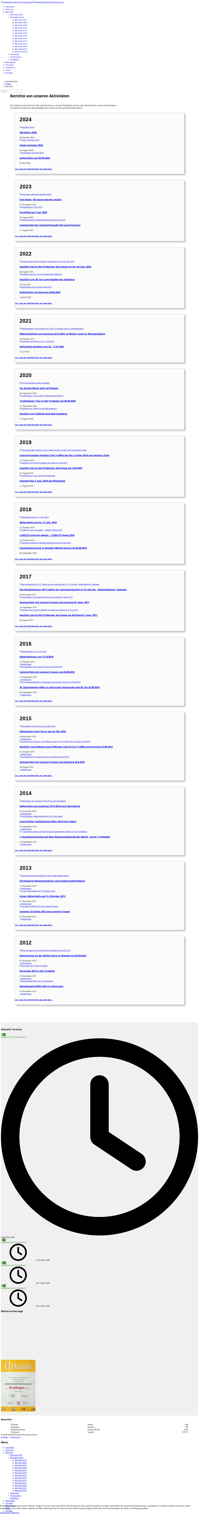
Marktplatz (11, 62)
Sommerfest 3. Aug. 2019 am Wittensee (42, 480)
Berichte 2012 (21, 43)
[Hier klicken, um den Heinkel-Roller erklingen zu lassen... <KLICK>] (16, 2)
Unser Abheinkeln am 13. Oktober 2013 (42, 896)
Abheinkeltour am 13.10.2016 (36, 656)
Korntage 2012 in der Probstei (37, 970)
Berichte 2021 (21, 20)
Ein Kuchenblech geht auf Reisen (39, 388)
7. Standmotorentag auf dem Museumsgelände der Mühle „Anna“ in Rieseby (65, 836)
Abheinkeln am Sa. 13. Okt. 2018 (38, 522)
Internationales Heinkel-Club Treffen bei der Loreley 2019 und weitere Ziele (64, 455)
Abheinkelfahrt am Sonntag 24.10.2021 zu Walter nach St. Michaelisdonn (62, 333)
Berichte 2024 (21, 51)
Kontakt (9, 73)
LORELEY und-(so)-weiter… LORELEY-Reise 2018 (47, 535)
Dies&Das (14, 59)
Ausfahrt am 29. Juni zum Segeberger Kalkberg (47, 279)
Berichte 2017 (21, 30)
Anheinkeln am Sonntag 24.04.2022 (40, 292)
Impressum (15, 1437)
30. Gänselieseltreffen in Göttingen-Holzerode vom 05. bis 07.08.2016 (60, 687)
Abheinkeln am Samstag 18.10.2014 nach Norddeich (50, 806)
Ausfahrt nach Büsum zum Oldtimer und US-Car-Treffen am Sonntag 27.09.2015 (66, 746)
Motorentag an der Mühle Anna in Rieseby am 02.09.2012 (53, 955)
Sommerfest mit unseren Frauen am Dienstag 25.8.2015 (52, 762)
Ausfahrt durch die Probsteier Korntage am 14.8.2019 (51, 468)
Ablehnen (15, 1512)
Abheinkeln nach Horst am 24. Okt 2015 (43, 731)
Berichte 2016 (21, 33)
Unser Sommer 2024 (31, 145)
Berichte (9, 12)
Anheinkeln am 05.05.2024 (35, 157)
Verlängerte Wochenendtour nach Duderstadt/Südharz (52, 880)
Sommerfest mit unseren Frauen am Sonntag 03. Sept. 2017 (54, 602)
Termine (9, 65)
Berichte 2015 (21, 35)
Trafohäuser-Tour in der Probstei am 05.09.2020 (48, 400)
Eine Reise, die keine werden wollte (40, 199)
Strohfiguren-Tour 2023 (33, 212)
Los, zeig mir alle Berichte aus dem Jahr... (34, 169)
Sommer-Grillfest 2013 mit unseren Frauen (45, 911)
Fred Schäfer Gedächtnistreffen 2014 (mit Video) (48, 821)
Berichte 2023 (21, 49)
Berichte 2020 (21, 22)
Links (8, 70)
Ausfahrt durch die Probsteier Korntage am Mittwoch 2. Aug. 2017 (58, 615)
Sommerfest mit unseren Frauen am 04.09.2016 (47, 672)
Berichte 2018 (21, 27)
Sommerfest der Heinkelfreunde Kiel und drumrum (50, 225)
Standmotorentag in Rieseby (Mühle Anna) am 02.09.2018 (53, 547)
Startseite (10, 6)
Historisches (15, 57)
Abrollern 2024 (28, 132)
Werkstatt (14, 54)
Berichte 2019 (21, 25)
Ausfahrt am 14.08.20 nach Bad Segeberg (43, 413)
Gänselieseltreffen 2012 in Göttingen (41, 986)
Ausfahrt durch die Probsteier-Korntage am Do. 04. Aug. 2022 (55, 266)
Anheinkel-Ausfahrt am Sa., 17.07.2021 (42, 346)
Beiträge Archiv (17, 17)
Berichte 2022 (21, 46)
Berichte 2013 (21, 41)
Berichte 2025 (16, 14)
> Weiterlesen (25, 664)
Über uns (10, 9)
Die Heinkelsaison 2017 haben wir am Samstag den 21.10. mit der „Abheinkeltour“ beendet (73, 589)
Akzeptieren (5, 1512)
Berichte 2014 (21, 38)
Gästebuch (10, 67)
